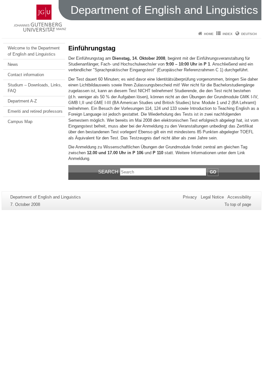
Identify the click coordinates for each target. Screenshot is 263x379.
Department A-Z (22, 101)
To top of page (238, 204)
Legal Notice (212, 197)
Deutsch (249, 34)
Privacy (190, 197)
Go (213, 172)
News (13, 64)
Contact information (26, 74)
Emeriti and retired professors (35, 111)
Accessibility (239, 197)
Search (108, 171)
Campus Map (20, 121)
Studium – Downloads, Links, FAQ (35, 88)
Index (228, 34)
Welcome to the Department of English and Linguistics (34, 51)
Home (209, 34)
